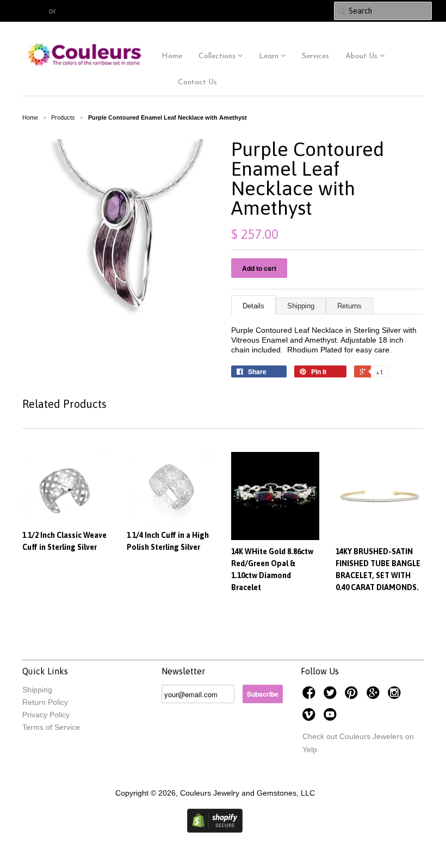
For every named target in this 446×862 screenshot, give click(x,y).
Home (172, 56)
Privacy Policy (46, 714)
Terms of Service (51, 727)
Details (253, 306)
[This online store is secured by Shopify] (215, 830)
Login (37, 11)
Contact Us (197, 82)
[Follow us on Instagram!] (396, 695)
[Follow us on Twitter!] (332, 695)
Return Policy (45, 702)
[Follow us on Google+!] (375, 695)
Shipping (300, 306)
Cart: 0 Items (298, 11)
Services (315, 56)
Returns (349, 306)
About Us (362, 56)
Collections (218, 56)
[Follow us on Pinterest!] (353, 695)
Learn (270, 56)
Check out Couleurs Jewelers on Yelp (358, 743)
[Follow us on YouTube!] (332, 717)
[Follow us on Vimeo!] (310, 717)
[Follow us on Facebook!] (310, 695)
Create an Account (90, 11)
